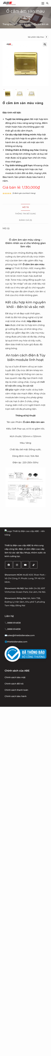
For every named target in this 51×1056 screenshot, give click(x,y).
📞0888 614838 (13, 629)
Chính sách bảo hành (16, 696)
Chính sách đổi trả (14, 683)
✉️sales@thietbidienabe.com (20, 635)
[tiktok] (33, 565)
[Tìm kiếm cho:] (46, 3)
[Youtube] (25, 565)
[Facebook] (9, 565)
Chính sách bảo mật (15, 677)
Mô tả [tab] (25, 207)
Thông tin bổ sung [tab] (25, 213)
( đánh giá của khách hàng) (24, 193)
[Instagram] (17, 565)
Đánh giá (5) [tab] (25, 220)
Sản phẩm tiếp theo (36, 37)
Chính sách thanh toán (16, 690)
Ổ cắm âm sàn (24, 24)
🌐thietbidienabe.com (16, 641)
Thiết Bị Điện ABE (24, 268)
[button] (45, 44)
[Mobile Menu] (42, 3)
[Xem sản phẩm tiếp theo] (46, 37)
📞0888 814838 (13, 622)
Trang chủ (8, 24)
